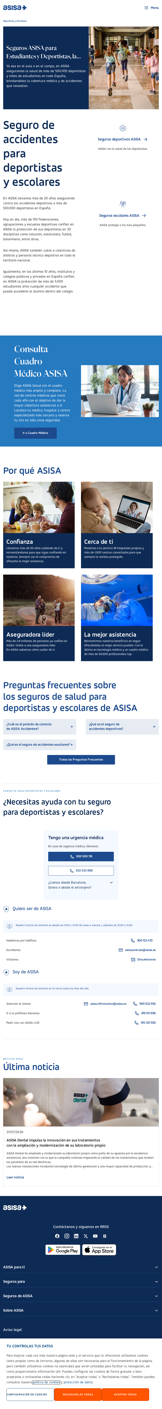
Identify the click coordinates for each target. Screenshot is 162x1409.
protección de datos (78, 1382)
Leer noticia (15, 1177)
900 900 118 (84, 856)
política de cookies (46, 1382)
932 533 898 (84, 870)
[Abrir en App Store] (99, 1249)
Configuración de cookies (27, 1394)
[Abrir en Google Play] (62, 1249)
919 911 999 (148, 1013)
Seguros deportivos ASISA (119, 139)
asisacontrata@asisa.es (140, 950)
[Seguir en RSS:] (57, 1236)
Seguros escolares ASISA (119, 216)
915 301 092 (148, 1022)
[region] (81, 1373)
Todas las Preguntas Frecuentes (81, 759)
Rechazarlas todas (78, 1394)
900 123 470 (145, 940)
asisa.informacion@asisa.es (108, 1004)
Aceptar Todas (125, 1394)
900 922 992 (147, 1004)
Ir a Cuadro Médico (35, 433)
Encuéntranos (147, 959)
